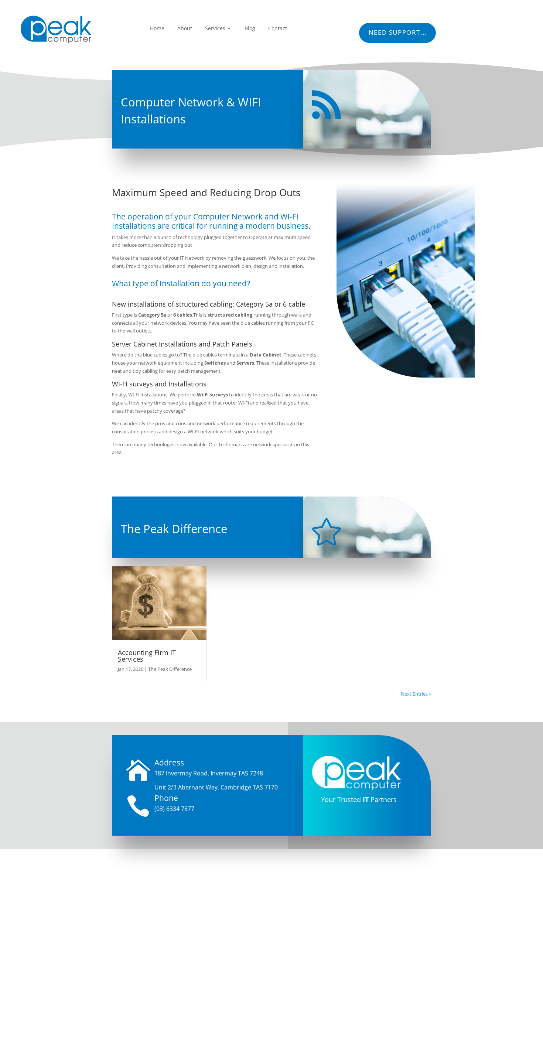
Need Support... (398, 32)
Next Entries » (416, 693)
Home (157, 28)
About (184, 28)
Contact (277, 28)
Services (215, 28)
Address (169, 762)
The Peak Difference (170, 669)
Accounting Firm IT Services (147, 655)
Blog (250, 28)
